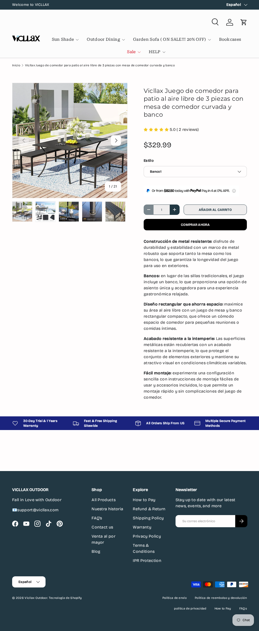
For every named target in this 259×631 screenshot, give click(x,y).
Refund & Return (149, 508)
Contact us (102, 527)
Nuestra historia (107, 508)
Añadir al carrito (215, 210)
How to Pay (144, 499)
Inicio (16, 65)
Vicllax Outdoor (36, 598)
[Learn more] (234, 191)
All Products (104, 499)
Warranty (142, 527)
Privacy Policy (147, 536)
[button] (243, 22)
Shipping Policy (148, 518)
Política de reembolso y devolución (221, 598)
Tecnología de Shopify (65, 598)
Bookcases (230, 39)
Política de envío (174, 598)
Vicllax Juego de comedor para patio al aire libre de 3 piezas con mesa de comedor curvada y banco (100, 65)
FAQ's (97, 518)
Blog (96, 551)
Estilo (149, 160)
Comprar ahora (195, 225)
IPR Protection (147, 560)
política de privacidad (190, 608)
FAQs (243, 608)
